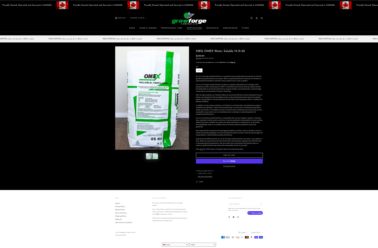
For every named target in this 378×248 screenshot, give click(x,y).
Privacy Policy (120, 206)
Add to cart (229, 155)
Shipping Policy (120, 216)
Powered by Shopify (120, 235)
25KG (199, 70)
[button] (251, 18)
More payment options (229, 166)
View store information (205, 176)
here (201, 149)
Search (117, 203)
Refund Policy (120, 210)
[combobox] (175, 245)
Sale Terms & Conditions (123, 222)
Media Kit (118, 219)
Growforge (122, 232)
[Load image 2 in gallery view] (155, 156)
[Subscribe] (262, 204)
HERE (157, 214)
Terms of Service (121, 213)
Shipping (198, 58)
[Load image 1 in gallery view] (149, 156)
